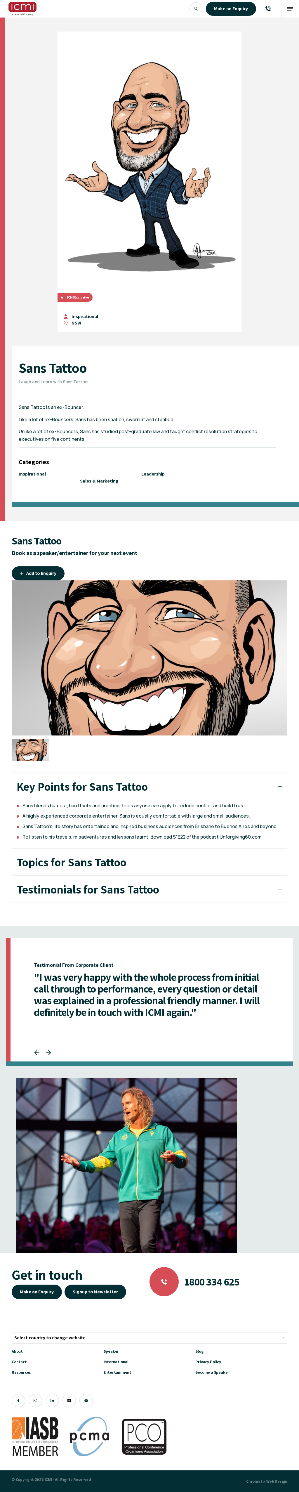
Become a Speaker (212, 1384)
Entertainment (117, 1384)
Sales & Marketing (99, 481)
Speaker (111, 1363)
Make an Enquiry (37, 1303)
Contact (19, 1373)
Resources (21, 1384)
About (17, 1363)
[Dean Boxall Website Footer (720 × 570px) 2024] (126, 1177)
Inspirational (85, 316)
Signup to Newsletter (95, 1303)
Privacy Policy (208, 1373)
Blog (199, 1363)
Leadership (153, 474)
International (116, 1373)
